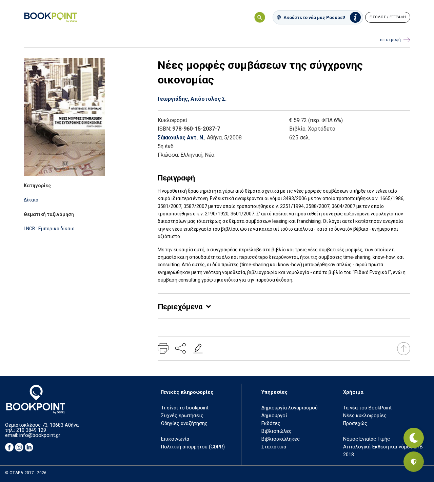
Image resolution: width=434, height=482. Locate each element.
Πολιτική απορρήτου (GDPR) (193, 447)
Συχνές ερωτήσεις (182, 416)
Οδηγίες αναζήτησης (184, 423)
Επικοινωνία (175, 439)
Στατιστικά (273, 447)
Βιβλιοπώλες (276, 431)
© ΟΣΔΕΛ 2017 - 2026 (25, 472)
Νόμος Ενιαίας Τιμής (366, 439)
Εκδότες (270, 423)
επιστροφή (390, 39)
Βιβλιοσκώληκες (280, 439)
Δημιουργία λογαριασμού (289, 408)
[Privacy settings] (413, 461)
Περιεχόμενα (180, 307)
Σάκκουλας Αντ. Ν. (181, 137)
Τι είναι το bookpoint (185, 408)
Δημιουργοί (274, 416)
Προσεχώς (355, 423)
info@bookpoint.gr (39, 435)
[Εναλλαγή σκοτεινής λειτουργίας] (413, 438)
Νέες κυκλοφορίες (365, 416)
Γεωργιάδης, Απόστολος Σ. (192, 99)
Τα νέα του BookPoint (367, 408)
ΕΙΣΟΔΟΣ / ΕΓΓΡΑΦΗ (388, 17)
